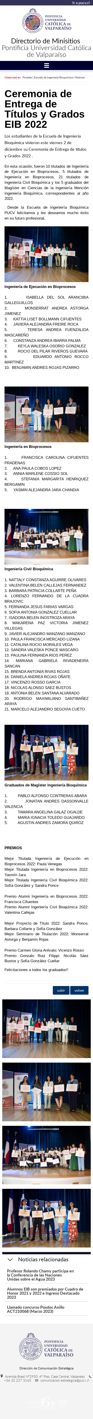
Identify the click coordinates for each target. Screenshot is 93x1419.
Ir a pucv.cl (81, 2)
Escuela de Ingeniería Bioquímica (53, 77)
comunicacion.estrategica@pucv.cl (64, 1380)
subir (61, 990)
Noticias (80, 77)
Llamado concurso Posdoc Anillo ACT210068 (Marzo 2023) (35, 1309)
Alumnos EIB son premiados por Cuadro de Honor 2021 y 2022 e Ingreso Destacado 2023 (45, 1293)
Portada (27, 77)
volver (79, 990)
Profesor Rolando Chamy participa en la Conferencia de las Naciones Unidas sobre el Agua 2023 (40, 1275)
